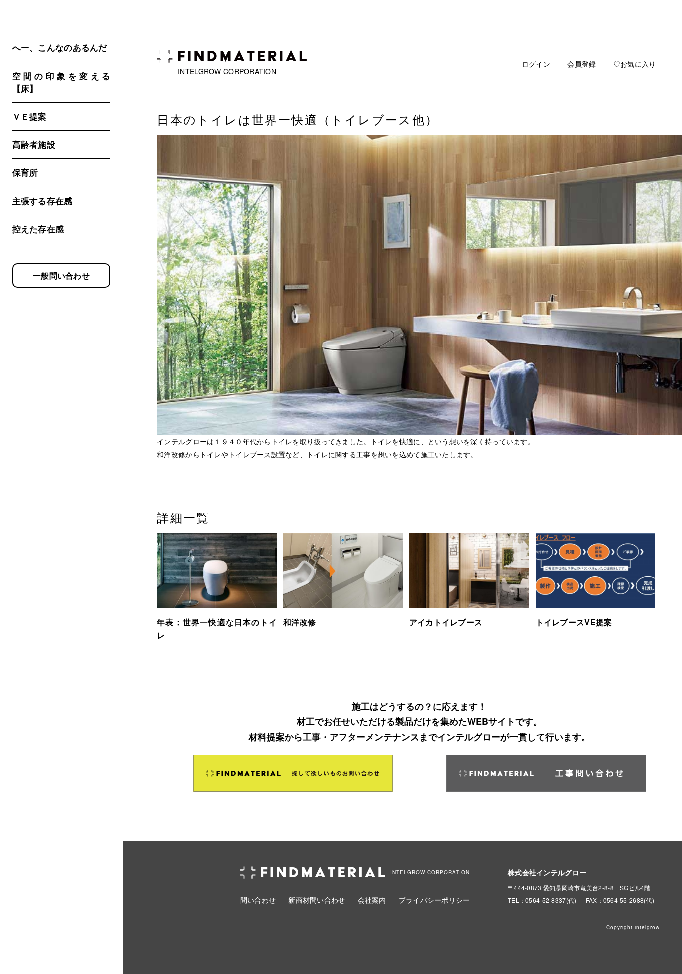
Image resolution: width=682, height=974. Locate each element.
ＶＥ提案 (29, 116)
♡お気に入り (634, 64)
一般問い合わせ (61, 275)
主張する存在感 (42, 201)
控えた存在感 (38, 229)
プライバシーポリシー (434, 900)
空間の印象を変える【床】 (61, 82)
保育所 (25, 172)
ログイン (536, 64)
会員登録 (581, 64)
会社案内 (372, 900)
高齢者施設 (33, 144)
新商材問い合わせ (316, 900)
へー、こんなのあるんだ (59, 47)
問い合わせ (258, 900)
